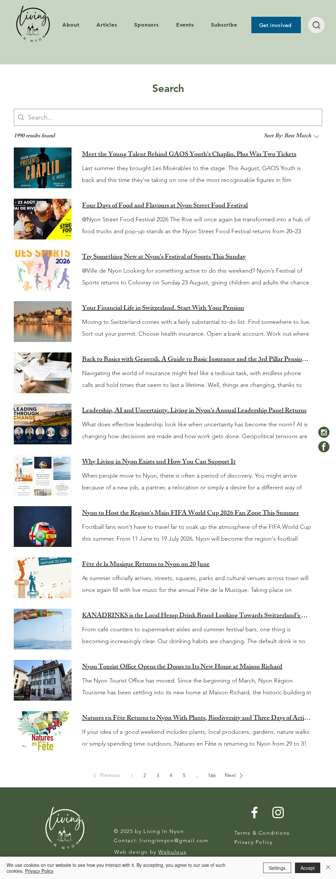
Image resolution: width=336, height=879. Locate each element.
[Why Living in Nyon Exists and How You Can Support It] (43, 475)
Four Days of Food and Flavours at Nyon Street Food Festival (165, 206)
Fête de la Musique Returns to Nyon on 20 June (146, 565)
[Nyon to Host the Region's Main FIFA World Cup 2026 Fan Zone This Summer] (43, 526)
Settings (277, 868)
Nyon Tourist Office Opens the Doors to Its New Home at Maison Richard (182, 667)
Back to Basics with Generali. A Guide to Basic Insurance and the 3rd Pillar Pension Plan (197, 360)
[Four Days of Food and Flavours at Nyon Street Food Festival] (43, 219)
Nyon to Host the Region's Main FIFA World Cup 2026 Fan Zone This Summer (190, 513)
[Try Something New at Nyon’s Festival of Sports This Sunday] (43, 270)
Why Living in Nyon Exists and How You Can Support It (159, 462)
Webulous (172, 852)
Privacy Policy (39, 871)
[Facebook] (323, 446)
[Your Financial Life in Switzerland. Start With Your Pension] (43, 321)
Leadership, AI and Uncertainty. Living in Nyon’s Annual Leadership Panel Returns (194, 411)
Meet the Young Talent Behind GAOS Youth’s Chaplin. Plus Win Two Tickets (189, 155)
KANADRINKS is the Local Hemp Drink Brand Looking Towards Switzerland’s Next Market (197, 616)
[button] (105, 775)
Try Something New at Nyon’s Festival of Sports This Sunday (164, 257)
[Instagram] (323, 432)
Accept (308, 868)
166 (212, 775)
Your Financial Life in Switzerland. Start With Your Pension (163, 308)
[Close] (328, 868)
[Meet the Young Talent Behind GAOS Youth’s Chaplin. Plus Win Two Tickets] (43, 167)
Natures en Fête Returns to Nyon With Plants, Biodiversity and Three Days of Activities (197, 718)
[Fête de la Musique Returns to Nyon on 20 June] (43, 577)
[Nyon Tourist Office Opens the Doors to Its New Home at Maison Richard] (43, 680)
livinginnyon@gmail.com (173, 840)
